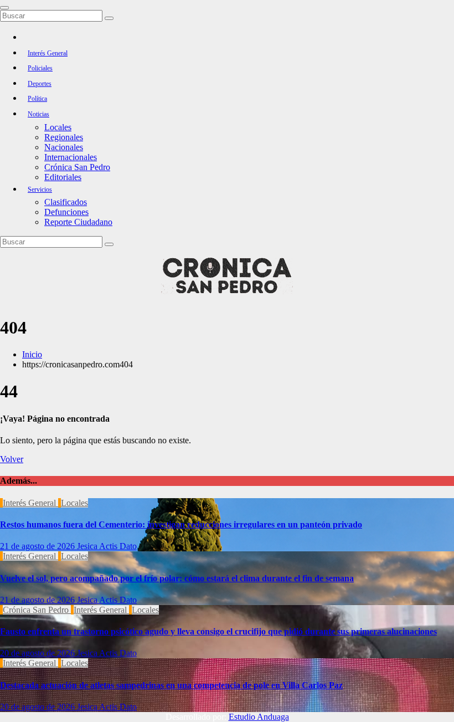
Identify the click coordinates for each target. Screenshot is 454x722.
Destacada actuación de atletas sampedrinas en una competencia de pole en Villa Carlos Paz (171, 685)
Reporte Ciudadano (78, 222)
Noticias (38, 114)
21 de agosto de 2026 (38, 546)
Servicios (40, 189)
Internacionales (70, 157)
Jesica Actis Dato (107, 546)
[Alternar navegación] (4, 7)
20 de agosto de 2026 (38, 653)
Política (37, 99)
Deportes (39, 84)
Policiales (40, 68)
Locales (57, 127)
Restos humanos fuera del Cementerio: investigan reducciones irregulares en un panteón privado (181, 524)
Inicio (32, 354)
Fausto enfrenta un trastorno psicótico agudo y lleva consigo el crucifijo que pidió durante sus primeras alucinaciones (218, 631)
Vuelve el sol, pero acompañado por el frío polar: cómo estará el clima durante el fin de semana (177, 578)
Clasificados (65, 202)
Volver (11, 459)
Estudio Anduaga (259, 716)
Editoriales (62, 177)
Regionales (63, 137)
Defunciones (66, 212)
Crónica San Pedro (77, 167)
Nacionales (63, 147)
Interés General (48, 53)
